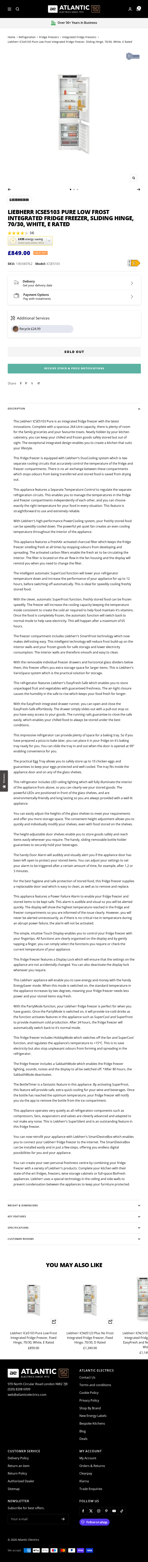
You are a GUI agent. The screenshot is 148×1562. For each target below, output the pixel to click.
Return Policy (17, 1473)
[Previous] (9, 189)
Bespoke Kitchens (92, 1423)
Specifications (18, 1227)
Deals (83, 1439)
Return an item (18, 1466)
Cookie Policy (88, 1393)
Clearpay (85, 1473)
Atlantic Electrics (28, 1539)
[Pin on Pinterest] (26, 383)
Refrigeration (27, 37)
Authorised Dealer (21, 1481)
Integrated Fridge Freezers (79, 37)
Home (11, 37)
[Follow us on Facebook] (83, 1511)
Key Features (17, 1216)
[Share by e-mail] (38, 383)
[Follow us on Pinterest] (106, 1511)
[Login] (130, 9)
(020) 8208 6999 (19, 1389)
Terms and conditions (95, 1385)
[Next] (138, 189)
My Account (87, 1458)
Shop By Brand (90, 1408)
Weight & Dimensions (23, 1205)
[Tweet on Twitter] (32, 383)
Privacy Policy (89, 1400)
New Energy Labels (93, 1416)
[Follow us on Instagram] (99, 1511)
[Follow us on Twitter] (91, 1511)
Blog (82, 1431)
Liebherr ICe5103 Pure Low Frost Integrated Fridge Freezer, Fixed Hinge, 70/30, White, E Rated (33, 1337)
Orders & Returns (92, 1466)
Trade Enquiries (90, 1489)
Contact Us (87, 1377)
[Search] (17, 9)
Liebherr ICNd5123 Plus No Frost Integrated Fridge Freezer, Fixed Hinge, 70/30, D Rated (90, 1337)
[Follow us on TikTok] (122, 1511)
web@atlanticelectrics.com (27, 1394)
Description (16, 408)
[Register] (63, 1519)
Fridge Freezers (49, 37)
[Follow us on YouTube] (114, 1511)
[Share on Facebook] (21, 383)
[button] (30, 241)
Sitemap (14, 1489)
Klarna (84, 1481)
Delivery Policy (18, 1458)
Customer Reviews (21, 1239)
